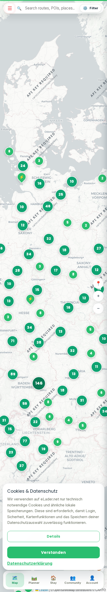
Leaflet (43, 590)
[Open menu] (9, 8)
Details (53, 536)
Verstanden (53, 552)
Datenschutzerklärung (29, 563)
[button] (9, 429)
